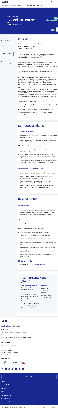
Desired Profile (5, 42)
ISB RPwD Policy (5, 398)
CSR (2, 391)
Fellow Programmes (6, 350)
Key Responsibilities (6, 40)
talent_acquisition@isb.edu (38, 264)
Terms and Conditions (41, 407)
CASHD (3, 388)
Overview (3, 38)
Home (3, 5)
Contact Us (4, 45)
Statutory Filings (6, 395)
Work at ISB (9, 5)
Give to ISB (29, 377)
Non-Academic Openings (19, 5)
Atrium (3, 381)
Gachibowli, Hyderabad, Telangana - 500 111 (13, 332)
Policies (53, 407)
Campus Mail (5, 385)
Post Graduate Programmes (8, 345)
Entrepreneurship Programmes (9, 352)
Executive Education (6, 355)
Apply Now (9, 53)
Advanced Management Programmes (11, 348)
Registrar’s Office (6, 402)
